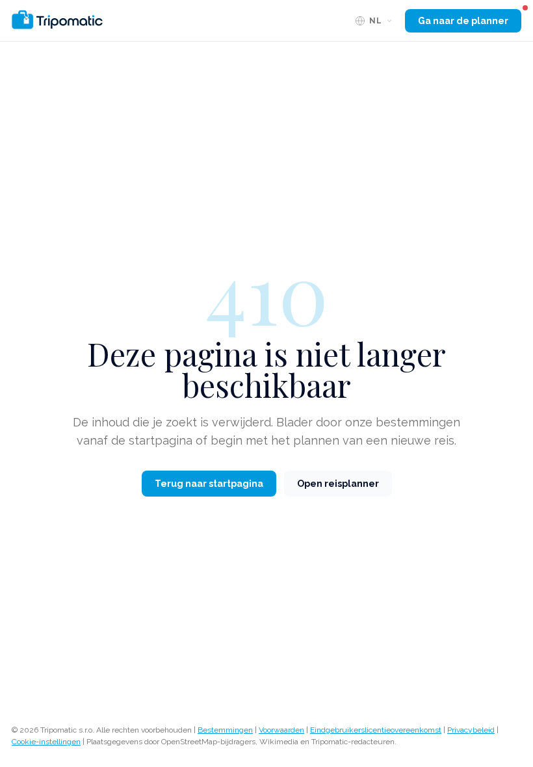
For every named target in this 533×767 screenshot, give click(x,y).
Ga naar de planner (463, 21)
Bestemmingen (225, 729)
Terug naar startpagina (209, 483)
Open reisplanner (338, 483)
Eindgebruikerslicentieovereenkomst (375, 729)
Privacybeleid (471, 729)
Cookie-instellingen (46, 741)
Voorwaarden (281, 729)
